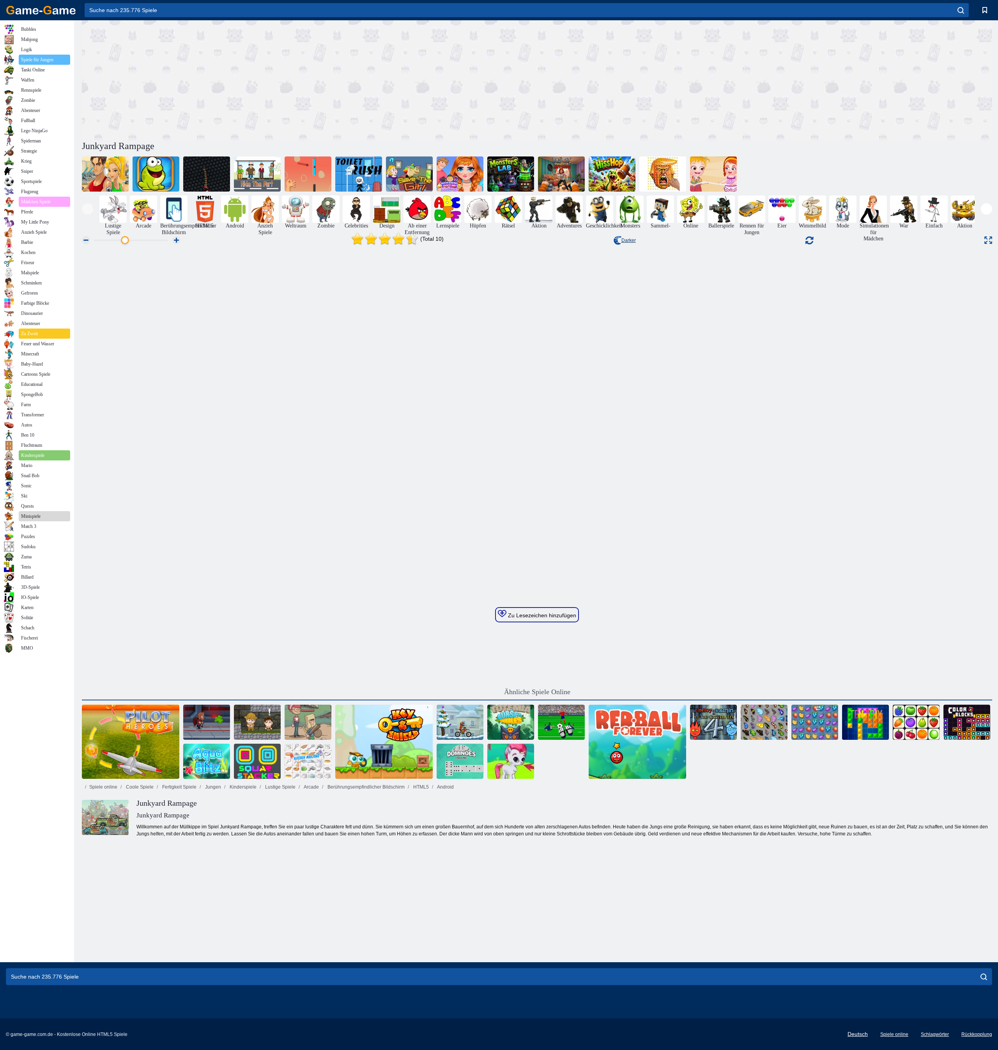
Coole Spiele (139, 787)
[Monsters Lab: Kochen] (510, 174)
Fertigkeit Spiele (178, 787)
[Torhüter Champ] (561, 722)
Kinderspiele (242, 787)
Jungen (212, 787)
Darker (628, 240)
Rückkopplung (976, 1034)
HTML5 (420, 787)
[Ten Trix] (865, 722)
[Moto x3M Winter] (460, 722)
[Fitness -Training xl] (105, 174)
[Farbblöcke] (966, 722)
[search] (960, 10)
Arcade (311, 787)
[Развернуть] (988, 240)
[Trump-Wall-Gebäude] (662, 174)
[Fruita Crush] (814, 722)
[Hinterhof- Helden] (308, 722)
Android (445, 787)
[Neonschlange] (206, 174)
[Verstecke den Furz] (257, 174)
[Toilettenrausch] (358, 174)
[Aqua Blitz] (206, 761)
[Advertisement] (309, 79)
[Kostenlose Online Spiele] (41, 10)
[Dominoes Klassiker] (460, 761)
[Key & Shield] (384, 742)
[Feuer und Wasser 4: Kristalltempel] (713, 722)
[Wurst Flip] (308, 174)
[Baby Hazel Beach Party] (713, 174)
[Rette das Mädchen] (409, 174)
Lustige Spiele (280, 787)
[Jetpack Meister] (206, 722)
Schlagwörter (935, 1034)
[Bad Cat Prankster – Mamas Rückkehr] (561, 174)
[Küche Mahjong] (308, 761)
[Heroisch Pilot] (130, 742)
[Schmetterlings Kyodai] (764, 722)
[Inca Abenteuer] (257, 722)
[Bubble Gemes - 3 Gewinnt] (510, 761)
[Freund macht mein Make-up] (460, 174)
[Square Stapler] (257, 761)
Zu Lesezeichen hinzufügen (541, 615)
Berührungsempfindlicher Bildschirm (365, 787)
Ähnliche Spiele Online (537, 692)
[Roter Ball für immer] (637, 742)
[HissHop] (612, 174)
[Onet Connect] (916, 722)
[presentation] (87, 209)
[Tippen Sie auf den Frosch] (156, 174)
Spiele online (103, 787)
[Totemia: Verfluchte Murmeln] (510, 722)
